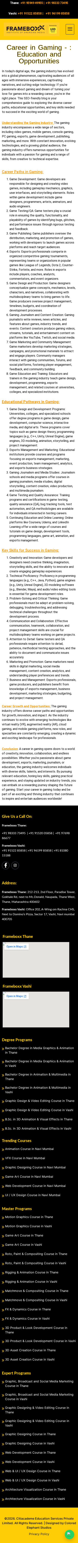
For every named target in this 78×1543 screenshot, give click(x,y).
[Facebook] (5, 865)
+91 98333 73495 (14, 833)
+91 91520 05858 (40, 833)
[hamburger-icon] (70, 29)
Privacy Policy (39, 1534)
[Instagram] (15, 865)
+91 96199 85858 (39, 850)
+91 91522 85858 (14, 850)
